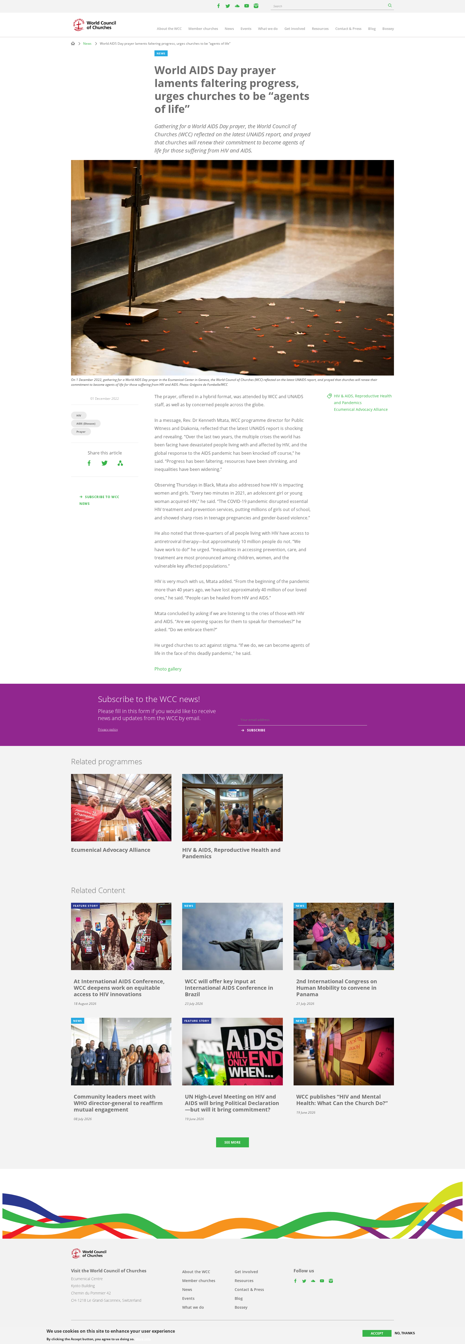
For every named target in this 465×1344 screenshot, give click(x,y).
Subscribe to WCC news (99, 500)
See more (232, 1142)
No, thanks (405, 1333)
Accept (377, 1333)
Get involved (294, 28)
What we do (268, 28)
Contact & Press (348, 28)
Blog (372, 28)
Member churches (203, 28)
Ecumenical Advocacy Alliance (361, 409)
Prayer (81, 431)
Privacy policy (108, 729)
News (229, 28)
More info (143, 1339)
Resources (320, 28)
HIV (78, 415)
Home (73, 43)
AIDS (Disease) (85, 423)
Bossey (388, 28)
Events (246, 28)
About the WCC (169, 28)
